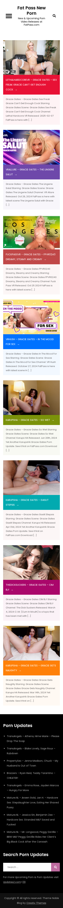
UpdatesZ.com (12, 882)
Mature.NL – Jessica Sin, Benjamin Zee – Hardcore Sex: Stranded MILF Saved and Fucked (31, 819)
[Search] (55, 867)
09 (24, 882)
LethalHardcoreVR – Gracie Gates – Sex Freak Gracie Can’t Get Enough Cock (31, 84)
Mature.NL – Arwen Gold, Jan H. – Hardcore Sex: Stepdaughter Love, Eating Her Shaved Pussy (33, 802)
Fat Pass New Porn (31, 10)
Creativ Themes (36, 903)
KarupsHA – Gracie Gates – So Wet (28, 420)
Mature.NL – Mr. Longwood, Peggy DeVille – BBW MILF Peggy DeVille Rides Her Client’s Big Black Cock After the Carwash (32, 836)
